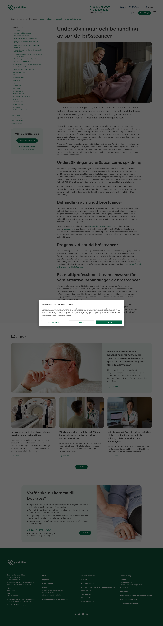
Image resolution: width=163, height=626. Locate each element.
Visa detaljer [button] (55, 322)
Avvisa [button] (81, 322)
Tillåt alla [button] (109, 322)
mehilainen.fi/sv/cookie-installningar (59, 315)
